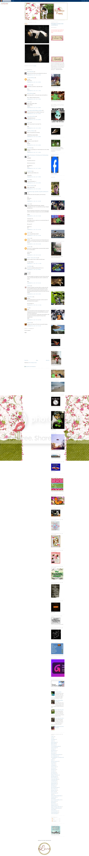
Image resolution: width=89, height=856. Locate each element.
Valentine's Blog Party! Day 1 (59, 709)
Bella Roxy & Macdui (31, 130)
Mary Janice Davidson (54, 787)
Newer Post (26, 360)
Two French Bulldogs (30, 77)
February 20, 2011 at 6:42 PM (34, 145)
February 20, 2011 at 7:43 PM (34, 168)
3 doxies (28, 203)
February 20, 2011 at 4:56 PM (34, 82)
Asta (28, 307)
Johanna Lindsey (54, 766)
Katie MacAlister (54, 776)
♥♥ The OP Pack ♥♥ (30, 93)
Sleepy (26, 23)
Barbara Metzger (54, 742)
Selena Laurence (54, 801)
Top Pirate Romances (54, 810)
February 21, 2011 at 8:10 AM (34, 255)
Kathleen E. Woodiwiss (55, 775)
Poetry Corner (53, 791)
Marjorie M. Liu (53, 784)
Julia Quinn (53, 770)
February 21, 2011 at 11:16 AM (34, 263)
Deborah (28, 139)
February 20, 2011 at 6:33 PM (34, 128)
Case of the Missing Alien (55, 746)
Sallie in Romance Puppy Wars (56, 795)
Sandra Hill (53, 798)
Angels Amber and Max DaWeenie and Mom (34, 110)
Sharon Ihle (53, 802)
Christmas (52, 749)
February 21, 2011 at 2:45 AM (34, 229)
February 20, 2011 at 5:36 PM (34, 107)
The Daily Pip (29, 171)
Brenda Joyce (53, 744)
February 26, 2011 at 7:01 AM (34, 325)
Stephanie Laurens (54, 805)
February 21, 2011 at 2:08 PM (34, 269)
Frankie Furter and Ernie (31, 116)
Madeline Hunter (54, 783)
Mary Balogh (53, 786)
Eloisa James (53, 753)
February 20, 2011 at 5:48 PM (34, 113)
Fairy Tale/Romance (54, 755)
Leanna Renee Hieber (57, 691)
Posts (53, 818)
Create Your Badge (54, 173)
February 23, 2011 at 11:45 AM (34, 305)
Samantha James (53, 797)
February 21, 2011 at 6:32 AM (34, 244)
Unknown (28, 232)
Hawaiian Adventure (54, 761)
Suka (28, 272)
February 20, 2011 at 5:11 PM (34, 90)
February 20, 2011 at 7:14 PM (34, 152)
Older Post (47, 360)
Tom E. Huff (53, 809)
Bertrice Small (53, 743)
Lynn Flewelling (54, 781)
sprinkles (28, 285)
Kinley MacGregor (54, 777)
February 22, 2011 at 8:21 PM (34, 294)
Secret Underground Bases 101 (56, 799)
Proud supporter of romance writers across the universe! (57, 24)
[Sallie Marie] (54, 172)
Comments (54, 821)
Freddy (52, 759)
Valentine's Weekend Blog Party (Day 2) (58, 701)
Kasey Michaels (53, 773)
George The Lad (30, 296)
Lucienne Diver (53, 780)
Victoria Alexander (54, 813)
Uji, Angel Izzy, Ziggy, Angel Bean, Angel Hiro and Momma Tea (37, 191)
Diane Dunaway (53, 750)
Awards (52, 740)
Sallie (52, 794)
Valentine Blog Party (54, 812)
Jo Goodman (53, 765)
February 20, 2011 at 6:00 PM (34, 119)
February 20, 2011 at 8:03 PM (34, 182)
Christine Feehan (54, 747)
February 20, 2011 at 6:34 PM (34, 136)
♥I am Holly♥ (29, 147)
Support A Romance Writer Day (56, 806)
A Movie (52, 736)
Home (37, 360)
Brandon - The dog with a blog (32, 257)
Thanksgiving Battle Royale (55, 808)
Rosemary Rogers (54, 792)
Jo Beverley (53, 764)
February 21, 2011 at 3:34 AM (34, 235)
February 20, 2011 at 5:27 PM (34, 99)
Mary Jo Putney (53, 788)
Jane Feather (53, 762)
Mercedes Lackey (54, 790)
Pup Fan (28, 179)
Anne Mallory (53, 739)
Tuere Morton (29, 266)
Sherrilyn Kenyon (54, 803)
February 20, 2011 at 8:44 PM (34, 188)
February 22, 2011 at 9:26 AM (34, 282)
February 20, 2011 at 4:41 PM (34, 74)
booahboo (29, 246)
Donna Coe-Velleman (30, 185)
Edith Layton (53, 751)
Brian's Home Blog (30, 71)
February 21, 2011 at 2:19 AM (34, 215)
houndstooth (29, 84)
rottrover (28, 122)
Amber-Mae (29, 322)
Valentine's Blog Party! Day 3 (59, 718)
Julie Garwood (53, 772)
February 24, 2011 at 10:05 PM (34, 319)
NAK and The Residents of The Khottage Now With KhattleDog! (37, 155)
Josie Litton (53, 768)
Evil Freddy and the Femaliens (56, 754)
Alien (52, 738)
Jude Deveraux (53, 769)
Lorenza (28, 101)
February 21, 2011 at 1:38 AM (34, 201)
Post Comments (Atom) (33, 362)
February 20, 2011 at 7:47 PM (34, 176)
